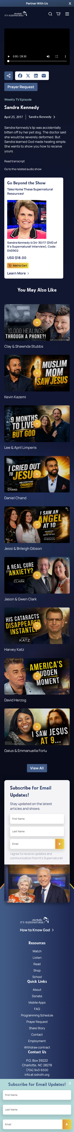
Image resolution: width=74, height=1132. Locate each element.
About (37, 990)
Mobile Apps (37, 1002)
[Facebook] (20, 76)
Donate (37, 996)
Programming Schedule (37, 1015)
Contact (37, 1034)
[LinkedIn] (36, 76)
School (37, 977)
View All (37, 768)
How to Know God (35, 930)
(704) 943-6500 (37, 1070)
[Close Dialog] (70, 1083)
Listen (37, 958)
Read (37, 964)
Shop (37, 970)
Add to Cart (20, 265)
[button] (70, 3)
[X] (28, 76)
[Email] (44, 76)
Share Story (37, 1028)
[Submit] (59, 844)
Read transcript (14, 161)
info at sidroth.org (37, 1075)
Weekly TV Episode (18, 99)
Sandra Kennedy (40, 117)
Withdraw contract (37, 1047)
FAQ (37, 1009)
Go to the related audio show (22, 169)
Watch (37, 951)
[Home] (15, 14)
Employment (37, 1041)
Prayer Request (21, 86)
